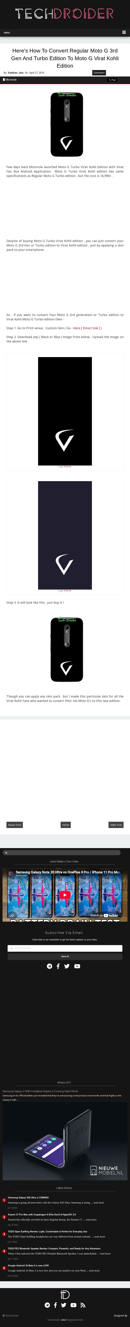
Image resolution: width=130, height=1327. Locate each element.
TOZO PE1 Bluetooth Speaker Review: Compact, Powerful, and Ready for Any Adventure (54, 1248)
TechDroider (12, 1315)
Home (65, 824)
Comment (99, 72)
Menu (7, 32)
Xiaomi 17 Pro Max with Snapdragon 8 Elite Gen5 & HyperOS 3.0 (42, 1214)
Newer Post (14, 824)
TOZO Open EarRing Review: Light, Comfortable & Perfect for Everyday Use (47, 1231)
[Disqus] (65, 767)
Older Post (116, 824)
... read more (97, 1202)
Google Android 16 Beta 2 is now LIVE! (28, 1265)
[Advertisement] (64, 210)
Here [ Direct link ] (86, 328)
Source (67, 466)
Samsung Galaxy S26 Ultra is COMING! (28, 1197)
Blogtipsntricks (75, 1319)
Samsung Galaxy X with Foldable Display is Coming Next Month (40, 1091)
